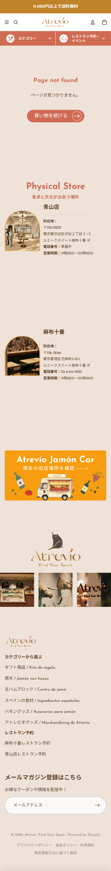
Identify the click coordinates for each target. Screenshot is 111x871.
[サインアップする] (97, 805)
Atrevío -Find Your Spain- (45, 835)
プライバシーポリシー (34, 845)
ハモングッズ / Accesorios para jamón (40, 712)
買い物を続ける (50, 116)
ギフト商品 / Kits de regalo (30, 667)
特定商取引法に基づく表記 (55, 853)
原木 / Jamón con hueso (27, 678)
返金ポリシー (66, 845)
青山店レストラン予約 (25, 754)
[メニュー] (7, 22)
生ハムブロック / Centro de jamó (35, 689)
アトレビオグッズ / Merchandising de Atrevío (47, 723)
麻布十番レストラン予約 (27, 743)
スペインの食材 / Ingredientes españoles (42, 701)
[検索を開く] (15, 22)
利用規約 (87, 845)
